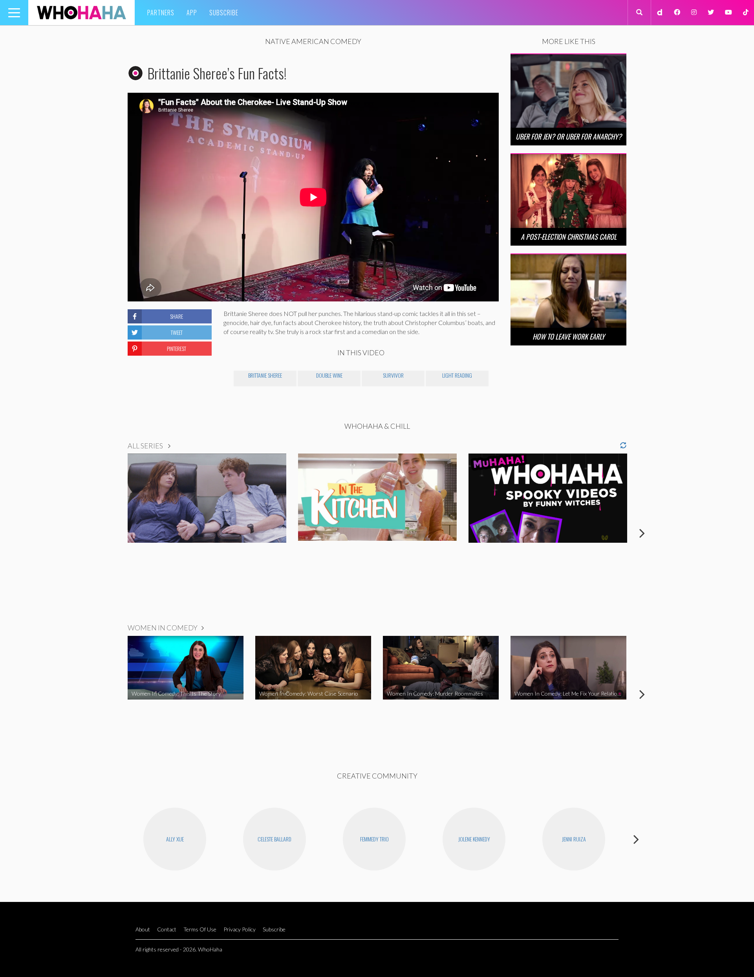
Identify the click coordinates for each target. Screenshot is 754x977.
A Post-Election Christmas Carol (569, 236)
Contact (166, 929)
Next (642, 533)
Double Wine (329, 375)
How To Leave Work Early (569, 336)
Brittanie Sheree (265, 375)
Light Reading (457, 375)
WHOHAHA (81, 12)
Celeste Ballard (274, 839)
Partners (160, 12)
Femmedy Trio (374, 839)
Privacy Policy (239, 929)
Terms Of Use (199, 929)
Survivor (393, 375)
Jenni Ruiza (574, 839)
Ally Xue (175, 839)
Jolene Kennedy (474, 839)
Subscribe (223, 12)
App (192, 12)
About (142, 929)
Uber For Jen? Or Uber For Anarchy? (569, 136)
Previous (112, 533)
